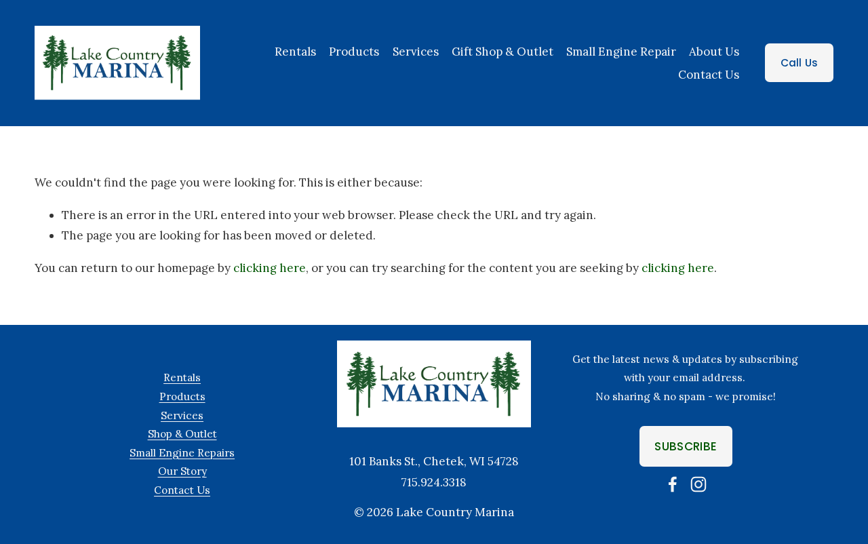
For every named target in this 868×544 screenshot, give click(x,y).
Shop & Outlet (182, 433)
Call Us (799, 63)
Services (182, 415)
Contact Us (708, 74)
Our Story (182, 471)
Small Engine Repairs (182, 452)
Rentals (295, 51)
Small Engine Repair (621, 51)
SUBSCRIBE (685, 446)
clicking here (269, 267)
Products (354, 51)
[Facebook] (673, 484)
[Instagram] (698, 484)
